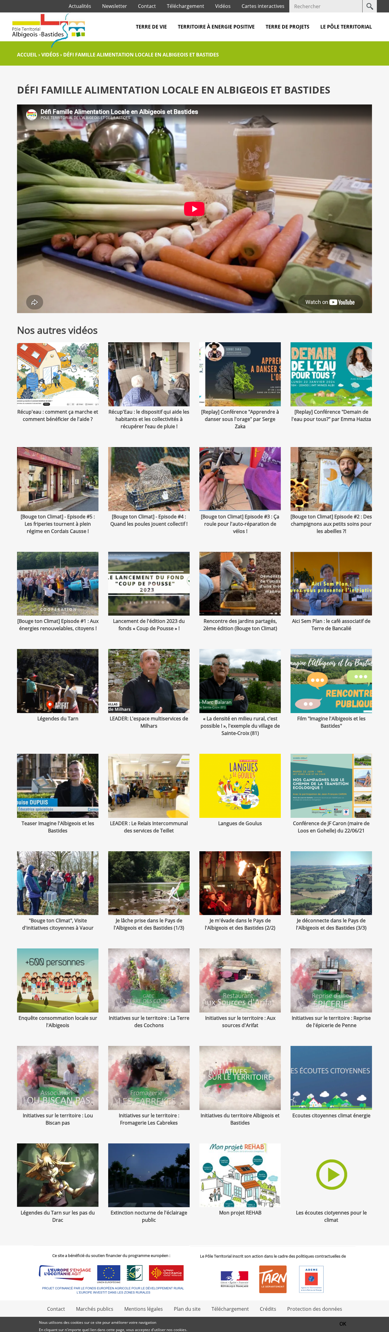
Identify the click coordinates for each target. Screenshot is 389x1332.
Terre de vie (151, 26)
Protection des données (314, 1309)
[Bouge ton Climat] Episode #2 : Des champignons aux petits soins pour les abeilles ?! (331, 524)
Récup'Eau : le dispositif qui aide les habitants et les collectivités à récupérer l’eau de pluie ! (148, 419)
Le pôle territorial (346, 26)
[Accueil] (48, 30)
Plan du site (187, 1309)
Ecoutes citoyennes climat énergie (331, 1115)
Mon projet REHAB (240, 1212)
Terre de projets (287, 26)
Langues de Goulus (240, 823)
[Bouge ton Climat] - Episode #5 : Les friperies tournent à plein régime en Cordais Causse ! (58, 524)
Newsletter (114, 6)
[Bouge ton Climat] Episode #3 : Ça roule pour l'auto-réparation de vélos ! (240, 524)
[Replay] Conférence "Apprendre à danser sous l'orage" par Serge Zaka (240, 419)
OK (342, 1323)
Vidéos (223, 6)
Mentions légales (143, 1309)
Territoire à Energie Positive (216, 26)
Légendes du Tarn (57, 718)
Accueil (27, 54)
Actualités (80, 6)
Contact (147, 6)
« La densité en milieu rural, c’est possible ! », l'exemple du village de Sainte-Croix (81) (240, 725)
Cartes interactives (263, 6)
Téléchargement (185, 6)
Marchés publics (94, 1309)
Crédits (268, 1309)
